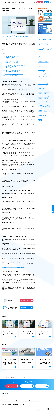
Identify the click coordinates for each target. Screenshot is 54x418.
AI (39, 39)
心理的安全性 (41, 105)
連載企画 (40, 120)
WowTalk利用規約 (21, 408)
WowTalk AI (41, 49)
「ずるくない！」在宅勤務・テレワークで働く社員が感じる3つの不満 (14, 65)
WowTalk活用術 (48, 49)
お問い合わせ (46, 2)
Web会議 (45, 46)
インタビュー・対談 (42, 54)
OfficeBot (47, 44)
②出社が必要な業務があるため (9, 58)
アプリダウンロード (19, 410)
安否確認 (46, 98)
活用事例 (40, 110)
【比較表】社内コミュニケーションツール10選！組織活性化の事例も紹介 (13, 267)
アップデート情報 (15, 404)
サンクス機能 (49, 73)
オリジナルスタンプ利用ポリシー (12, 408)
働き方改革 (46, 93)
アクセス (36, 411)
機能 (13, 2)
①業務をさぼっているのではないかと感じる (11, 61)
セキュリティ (41, 78)
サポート (33, 2)
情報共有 (48, 105)
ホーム (2, 377)
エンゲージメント (41, 56)
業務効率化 (45, 108)
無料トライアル (52, 208)
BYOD (50, 39)
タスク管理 (49, 81)
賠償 (50, 117)
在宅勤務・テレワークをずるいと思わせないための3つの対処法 (13, 70)
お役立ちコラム (7, 377)
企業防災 (40, 93)
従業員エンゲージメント (42, 103)
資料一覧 (30, 2)
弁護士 (45, 100)
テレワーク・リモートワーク (20, 36)
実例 (40, 100)
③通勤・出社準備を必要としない (10, 63)
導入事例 (16, 2)
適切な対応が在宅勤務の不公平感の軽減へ (10, 75)
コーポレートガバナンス (42, 68)
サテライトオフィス (42, 71)
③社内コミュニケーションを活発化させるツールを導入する (14, 74)
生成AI (46, 110)
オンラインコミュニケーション (7, 36)
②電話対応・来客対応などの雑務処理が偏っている (12, 62)
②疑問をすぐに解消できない (9, 67)
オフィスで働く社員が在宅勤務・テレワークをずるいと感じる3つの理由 (15, 60)
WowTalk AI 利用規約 (28, 408)
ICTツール (40, 44)
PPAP (40, 46)
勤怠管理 (46, 95)
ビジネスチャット (29, 36)
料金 (19, 2)
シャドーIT (41, 76)
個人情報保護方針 (4, 408)
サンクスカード (41, 73)
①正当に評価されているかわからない (10, 66)
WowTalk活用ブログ (25, 307)
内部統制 (40, 95)
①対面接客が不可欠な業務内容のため (10, 57)
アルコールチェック (42, 51)
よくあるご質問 (21, 404)
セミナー (26, 2)
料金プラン (30, 396)
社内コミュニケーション (12, 38)
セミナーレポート (41, 81)
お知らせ (9, 404)
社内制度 (40, 117)
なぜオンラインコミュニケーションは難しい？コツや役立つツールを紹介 (13, 231)
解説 (46, 117)
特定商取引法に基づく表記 (5, 410)
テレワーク (8, 13)
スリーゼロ (47, 76)
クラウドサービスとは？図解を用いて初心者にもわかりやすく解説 (12, 135)
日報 (40, 108)
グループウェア (41, 66)
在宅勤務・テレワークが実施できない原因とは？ (11, 56)
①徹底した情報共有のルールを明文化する (11, 71)
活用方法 (22, 2)
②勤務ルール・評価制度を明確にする (10, 72)
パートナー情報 (12, 410)
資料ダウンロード (39, 2)
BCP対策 (44, 39)
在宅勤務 (4, 38)
